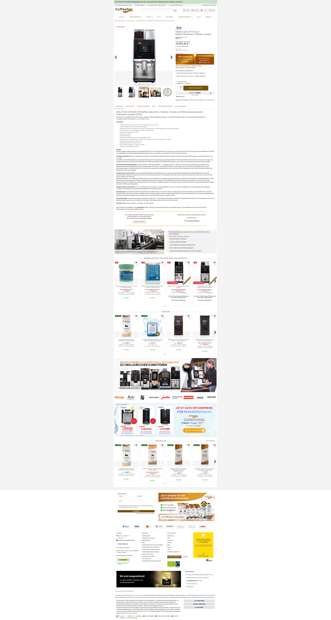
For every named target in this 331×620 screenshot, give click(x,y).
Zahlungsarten (146, 535)
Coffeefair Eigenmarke (173, 551)
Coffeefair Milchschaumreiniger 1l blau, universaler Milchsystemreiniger (152, 340)
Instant (149, 17)
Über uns (169, 547)
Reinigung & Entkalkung (143, 106)
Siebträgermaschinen (186, 597)
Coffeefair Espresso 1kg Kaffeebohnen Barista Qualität (152, 469)
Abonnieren (136, 511)
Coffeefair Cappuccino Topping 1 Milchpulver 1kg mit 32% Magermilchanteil (178, 470)
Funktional (122, 618)
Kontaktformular (123, 544)
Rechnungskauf (140, 5)
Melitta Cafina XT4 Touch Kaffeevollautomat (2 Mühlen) (205, 286)
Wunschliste (181, 96)
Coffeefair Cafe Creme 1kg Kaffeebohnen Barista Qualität (126, 340)
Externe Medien (150, 616)
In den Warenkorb (196, 88)
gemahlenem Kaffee (163, 595)
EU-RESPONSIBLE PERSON (165, 106)
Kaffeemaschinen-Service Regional (151, 561)
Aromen (212, 595)
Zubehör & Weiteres (184, 17)
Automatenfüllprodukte (191, 595)
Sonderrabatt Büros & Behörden (150, 547)
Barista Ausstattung (147, 554)
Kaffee (121, 17)
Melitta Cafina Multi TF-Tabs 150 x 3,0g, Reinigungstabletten (126, 286)
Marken (208, 17)
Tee (158, 17)
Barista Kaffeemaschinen (198, 597)
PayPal (176, 616)
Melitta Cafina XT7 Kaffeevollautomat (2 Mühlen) (178, 286)
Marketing (139, 616)
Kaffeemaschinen (135, 17)
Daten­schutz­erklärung (131, 613)
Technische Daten (130, 106)
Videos (154, 106)
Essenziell (121, 616)
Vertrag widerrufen (174, 556)
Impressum (170, 540)
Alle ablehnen (199, 607)
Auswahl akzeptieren (199, 604)
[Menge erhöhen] (181, 87)
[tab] (119, 106)
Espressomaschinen (210, 597)
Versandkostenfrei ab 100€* (124, 5)
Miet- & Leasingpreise (180, 106)
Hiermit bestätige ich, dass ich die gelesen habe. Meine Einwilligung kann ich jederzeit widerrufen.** (136, 506)
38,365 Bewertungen (203, 556)
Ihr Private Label (146, 558)
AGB (168, 538)
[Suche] (175, 10)
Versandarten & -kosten (148, 538)
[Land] (201, 10)
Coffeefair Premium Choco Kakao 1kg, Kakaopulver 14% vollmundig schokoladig (205, 470)
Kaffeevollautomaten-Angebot (150, 551)
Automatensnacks (202, 595)
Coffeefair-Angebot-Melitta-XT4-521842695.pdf (201, 100)
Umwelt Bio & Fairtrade (148, 556)
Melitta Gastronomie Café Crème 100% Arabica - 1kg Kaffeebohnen (178, 340)
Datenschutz (170, 535)
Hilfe (143, 542)
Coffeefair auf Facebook (209, 5)
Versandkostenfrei (182, 292)
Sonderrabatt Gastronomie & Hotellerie (152, 545)
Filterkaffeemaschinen (174, 597)
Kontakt (185, 556)
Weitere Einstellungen (132, 618)
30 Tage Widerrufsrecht (177, 5)
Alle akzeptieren (199, 600)
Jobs (168, 549)
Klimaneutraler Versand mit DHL (157, 5)
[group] (126, 273)
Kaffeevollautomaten (140, 20)
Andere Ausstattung (139, 221)
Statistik (130, 616)
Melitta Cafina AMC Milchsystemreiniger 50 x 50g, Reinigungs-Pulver (152, 286)
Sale (198, 17)
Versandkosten (131, 294)
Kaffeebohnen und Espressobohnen (177, 595)
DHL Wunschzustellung (164, 616)
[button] (194, 94)
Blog (168, 545)
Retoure (169, 542)
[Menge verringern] (181, 89)
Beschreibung (119, 106)
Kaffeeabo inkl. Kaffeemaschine (150, 549)
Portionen (169, 17)
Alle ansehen (210, 440)
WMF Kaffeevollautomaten (162, 597)
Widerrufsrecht (146, 540)
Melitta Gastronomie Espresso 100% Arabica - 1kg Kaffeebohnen (204, 340)
